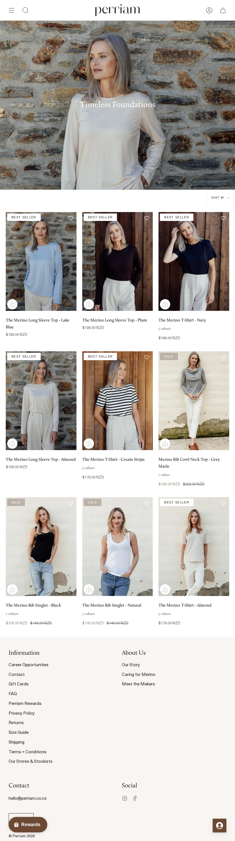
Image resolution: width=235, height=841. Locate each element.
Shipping (16, 742)
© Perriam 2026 (22, 836)
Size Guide (19, 733)
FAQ (13, 694)
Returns (16, 723)
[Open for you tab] (219, 825)
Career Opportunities (28, 665)
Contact (17, 675)
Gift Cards (19, 684)
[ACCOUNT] (209, 10)
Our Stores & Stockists (30, 762)
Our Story (131, 665)
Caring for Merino (138, 675)
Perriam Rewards (25, 704)
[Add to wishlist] (70, 218)
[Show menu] (11, 10)
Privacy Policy (22, 713)
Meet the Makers (138, 684)
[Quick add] (12, 304)
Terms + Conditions (27, 752)
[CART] (223, 10)
